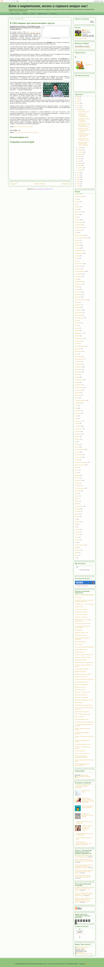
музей (76, 325)
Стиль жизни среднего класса (83, 744)
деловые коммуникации (81, 237)
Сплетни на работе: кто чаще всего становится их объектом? (87, 827)
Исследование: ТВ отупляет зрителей (83, 139)
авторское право (79, 196)
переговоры (78, 356)
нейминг (77, 335)
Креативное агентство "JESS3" (83, 674)
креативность (78, 284)
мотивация (78, 323)
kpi (75, 527)
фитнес (77, 470)
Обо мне (25, 13)
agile (76, 498)
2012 (78, 177)
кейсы (30, 132)
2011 (78, 179)
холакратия (78, 485)
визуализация (78, 224)
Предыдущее (66, 183)
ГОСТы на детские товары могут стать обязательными (83, 856)
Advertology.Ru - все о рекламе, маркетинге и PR (83, 620)
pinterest (77, 539)
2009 (78, 183)
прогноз (77, 374)
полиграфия (78, 364)
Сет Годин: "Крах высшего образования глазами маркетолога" (82, 786)
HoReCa (77, 516)
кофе (76, 279)
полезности (78, 361)
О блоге (33, 13)
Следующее (13, 183)
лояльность (78, 292)
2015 (78, 107)
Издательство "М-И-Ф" (81, 659)
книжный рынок (79, 263)
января (80, 170)
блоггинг (77, 214)
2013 (78, 175)
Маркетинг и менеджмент (82, 697)
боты (15, 132)
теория (77, 447)
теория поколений (80, 449)
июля (79, 156)
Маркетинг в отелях (80, 689)
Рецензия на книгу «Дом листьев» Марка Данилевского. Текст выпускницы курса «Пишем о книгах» (84, 900)
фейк (76, 467)
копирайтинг (78, 276)
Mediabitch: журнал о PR (81, 632)
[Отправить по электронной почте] (10, 130)
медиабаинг (78, 305)
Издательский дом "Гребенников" (84, 654)
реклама (77, 392)
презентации (78, 369)
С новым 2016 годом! (83, 111)
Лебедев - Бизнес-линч (81, 676)
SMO (76, 552)
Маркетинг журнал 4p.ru (81, 694)
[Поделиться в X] (14, 130)
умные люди (78, 457)
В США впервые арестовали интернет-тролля (32, 23)
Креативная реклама (80, 671)
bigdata (77, 503)
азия (76, 199)
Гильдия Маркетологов (81, 649)
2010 (78, 181)
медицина (77, 307)
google (76, 514)
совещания (78, 410)
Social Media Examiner (81, 635)
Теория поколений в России (82, 753)
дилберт (77, 240)
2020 (78, 96)
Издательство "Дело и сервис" (83, 657)
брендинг (77, 219)
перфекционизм (79, 359)
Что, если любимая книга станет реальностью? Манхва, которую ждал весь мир (83, 894)
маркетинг (77, 297)
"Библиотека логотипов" (81, 609)
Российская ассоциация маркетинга (84, 722)
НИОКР (77, 343)
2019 (78, 99)
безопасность (78, 212)
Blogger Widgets (84, 775)
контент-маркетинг (80, 271)
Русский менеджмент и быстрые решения (88, 806)
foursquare (78, 511)
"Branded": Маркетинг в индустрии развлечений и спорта (84, 601)
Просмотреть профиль (81, 38)
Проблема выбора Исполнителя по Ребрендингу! (84, 834)
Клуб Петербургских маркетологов (84, 662)
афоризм (77, 206)
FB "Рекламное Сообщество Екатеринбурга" (82, 627)
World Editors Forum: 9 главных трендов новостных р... (84, 135)
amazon (77, 501)
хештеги (77, 483)
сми (76, 408)
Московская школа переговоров (83, 705)
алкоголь (77, 201)
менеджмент (78, 310)
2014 (78, 172)
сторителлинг (78, 428)
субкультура (78, 434)
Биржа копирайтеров (80, 641)
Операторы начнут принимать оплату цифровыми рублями (83, 876)
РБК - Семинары (79, 716)
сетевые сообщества (80, 400)
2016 (78, 105)
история (77, 255)
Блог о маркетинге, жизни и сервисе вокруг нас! (48, 6)
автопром (77, 193)
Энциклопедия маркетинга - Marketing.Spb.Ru (82, 764)
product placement (79, 545)
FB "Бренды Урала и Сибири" (83, 623)
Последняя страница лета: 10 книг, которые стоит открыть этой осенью (84, 889)
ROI (76, 547)
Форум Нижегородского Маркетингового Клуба (81, 756)
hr (75, 519)
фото (76, 472)
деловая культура (79, 235)
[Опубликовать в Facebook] (15, 130)
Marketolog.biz (78, 630)
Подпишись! (89, 64)
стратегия (77, 431)
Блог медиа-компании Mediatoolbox (84, 647)
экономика (78, 490)
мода (76, 320)
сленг (76, 405)
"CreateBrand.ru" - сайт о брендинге (84, 604)
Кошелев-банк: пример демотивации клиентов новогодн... (84, 125)
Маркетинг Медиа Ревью (81, 684)
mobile (76, 537)
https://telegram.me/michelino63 (83, 47)
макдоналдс (78, 294)
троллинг (35, 132)
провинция (78, 372)
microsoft (77, 534)
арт (76, 204)
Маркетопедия (79, 702)
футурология (78, 480)
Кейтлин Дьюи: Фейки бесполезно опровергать (83, 120)
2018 (78, 101)
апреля (80, 163)
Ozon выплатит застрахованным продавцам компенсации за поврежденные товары (83, 866)
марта (80, 165)
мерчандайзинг (79, 312)
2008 (78, 186)
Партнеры (53, 13)
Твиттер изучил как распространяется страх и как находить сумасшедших (83, 843)
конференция (78, 274)
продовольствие (79, 379)
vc (75, 558)
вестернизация (79, 222)
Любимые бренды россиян (82, 682)
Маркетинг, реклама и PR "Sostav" (84, 700)
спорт (76, 418)
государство (20, 132)
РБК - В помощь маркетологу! (83, 714)
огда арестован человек (33, 32)
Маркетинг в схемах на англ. (82, 692)
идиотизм (77, 245)
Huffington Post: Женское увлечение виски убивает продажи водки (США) (88, 800)
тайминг (77, 436)
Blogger (87, 963)
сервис (77, 397)
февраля (80, 167)
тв (75, 441)
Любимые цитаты (42, 13)
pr (75, 542)
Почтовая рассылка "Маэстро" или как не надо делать (84, 130)
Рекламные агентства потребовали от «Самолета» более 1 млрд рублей (84, 872)
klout (76, 524)
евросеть (77, 243)
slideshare (77, 550)
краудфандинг (79, 281)
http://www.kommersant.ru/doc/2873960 (23, 126)
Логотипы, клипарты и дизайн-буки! (84, 679)
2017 (78, 103)
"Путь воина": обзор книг (81, 614)
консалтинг (78, 268)
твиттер (77, 444)
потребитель (78, 366)
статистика (78, 426)
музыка (77, 328)
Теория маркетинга (80, 750)
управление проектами (81, 462)
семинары (77, 395)
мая (79, 161)
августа (80, 154)
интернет (26, 132)
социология (78, 413)
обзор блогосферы (80, 346)
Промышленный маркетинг (82, 711)
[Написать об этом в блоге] (12, 130)
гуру (76, 232)
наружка (77, 330)
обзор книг (78, 348)
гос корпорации (79, 227)
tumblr (76, 555)
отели (76, 354)
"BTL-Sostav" (78, 597)
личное (77, 289)
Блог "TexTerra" (79, 644)
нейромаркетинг (79, 338)
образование (78, 351)
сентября (80, 152)
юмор (76, 493)
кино (76, 261)
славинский (78, 403)
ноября (80, 147)
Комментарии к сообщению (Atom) (44, 189)
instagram (77, 521)
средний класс (79, 421)
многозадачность (79, 317)
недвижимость (79, 333)
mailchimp (77, 532)
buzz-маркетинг (79, 506)
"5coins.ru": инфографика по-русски (84, 595)
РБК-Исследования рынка (82, 719)
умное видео (78, 454)
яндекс (77, 496)
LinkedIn (77, 529)
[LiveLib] (85, 586)
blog (79, 930)
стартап (77, 423)
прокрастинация (79, 387)
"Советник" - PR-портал (81, 617)
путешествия (78, 390)
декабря (80, 109)
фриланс (77, 477)
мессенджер (78, 315)
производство (78, 385)
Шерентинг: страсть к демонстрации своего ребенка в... (83, 144)
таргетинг (77, 439)
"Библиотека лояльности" (81, 612)
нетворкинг (78, 341)
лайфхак (77, 286)
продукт (77, 382)
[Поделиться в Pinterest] (17, 130)
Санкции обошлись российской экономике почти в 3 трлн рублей (84, 860)
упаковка (77, 459)
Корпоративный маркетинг (82, 669)
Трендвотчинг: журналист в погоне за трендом (88, 815)
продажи (77, 377)
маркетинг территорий (81, 299)
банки (76, 209)
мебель (77, 302)
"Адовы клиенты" (79, 606)
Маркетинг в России (80, 687)
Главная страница (15, 13)
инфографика (78, 250)
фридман (77, 475)
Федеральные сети (80, 465)
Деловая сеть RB (79, 652)
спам (76, 416)
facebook (77, 508)
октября (80, 150)
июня (79, 158)
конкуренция (78, 266)
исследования (78, 253)
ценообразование (79, 488)
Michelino (86, 30)
